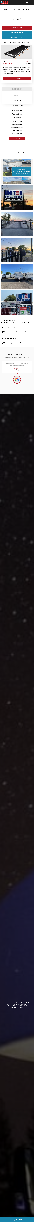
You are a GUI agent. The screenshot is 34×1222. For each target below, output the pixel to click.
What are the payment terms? (12, 343)
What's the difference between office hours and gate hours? (17, 333)
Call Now (17, 138)
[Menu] (31, 2)
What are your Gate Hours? (11, 327)
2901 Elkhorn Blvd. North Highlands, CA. (18, 155)
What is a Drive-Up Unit (10, 338)
